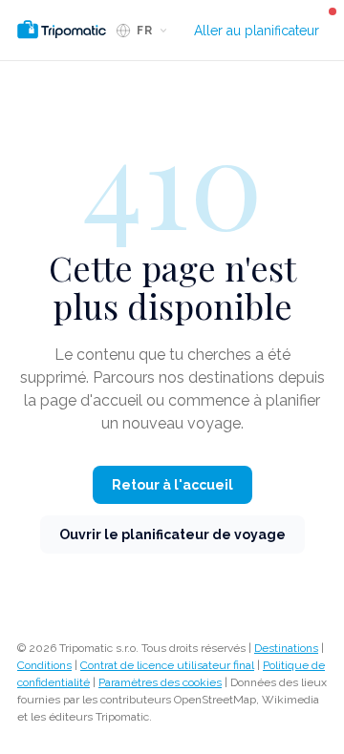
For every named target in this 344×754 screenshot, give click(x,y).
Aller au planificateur (256, 30)
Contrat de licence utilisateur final (167, 665)
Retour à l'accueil (172, 484)
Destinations (286, 648)
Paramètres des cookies (160, 682)
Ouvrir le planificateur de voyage (172, 534)
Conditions (44, 665)
